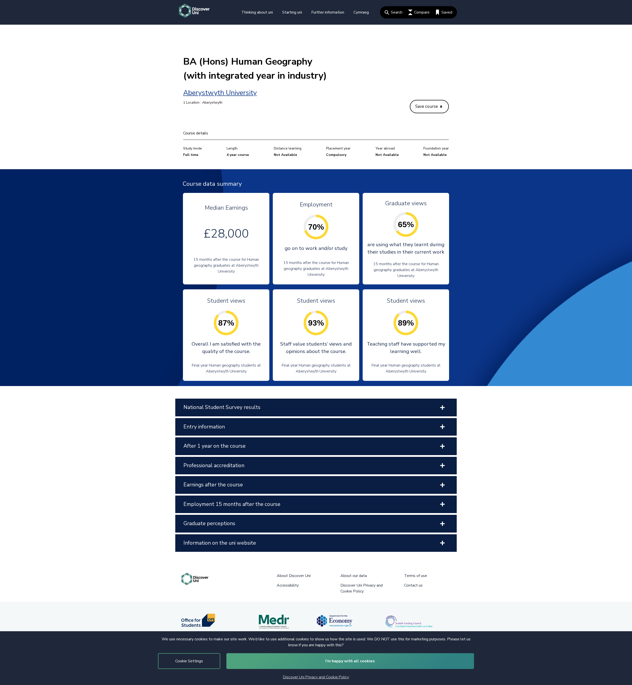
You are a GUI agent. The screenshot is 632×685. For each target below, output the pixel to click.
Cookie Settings (189, 661)
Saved (446, 12)
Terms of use (415, 575)
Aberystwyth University (220, 92)
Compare (422, 12)
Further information (327, 12)
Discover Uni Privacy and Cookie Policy (316, 677)
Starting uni (292, 12)
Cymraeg (361, 12)
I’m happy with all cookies (350, 661)
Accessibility (288, 585)
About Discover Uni (294, 575)
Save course (427, 106)
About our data (353, 575)
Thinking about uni (257, 12)
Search (396, 12)
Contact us (413, 585)
